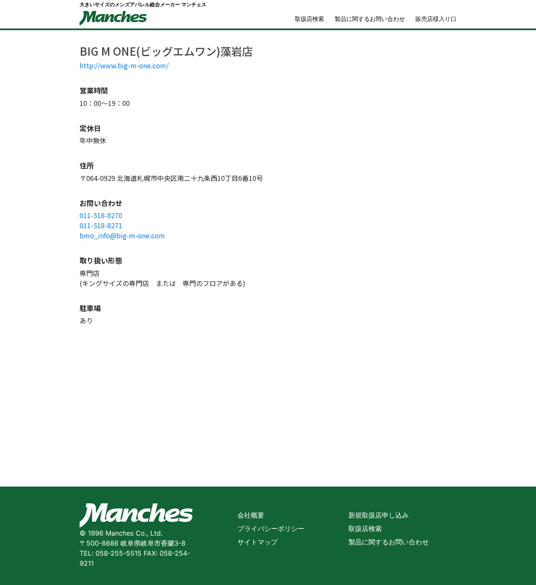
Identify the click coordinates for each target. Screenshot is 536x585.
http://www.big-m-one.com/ (124, 65)
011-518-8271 (101, 225)
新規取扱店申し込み (378, 515)
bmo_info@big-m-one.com (122, 235)
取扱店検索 (309, 18)
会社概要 (250, 515)
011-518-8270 (101, 215)
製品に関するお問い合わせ (370, 18)
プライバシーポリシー (270, 528)
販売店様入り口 (435, 18)
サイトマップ (257, 542)
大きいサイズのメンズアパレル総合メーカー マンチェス (143, 4)
